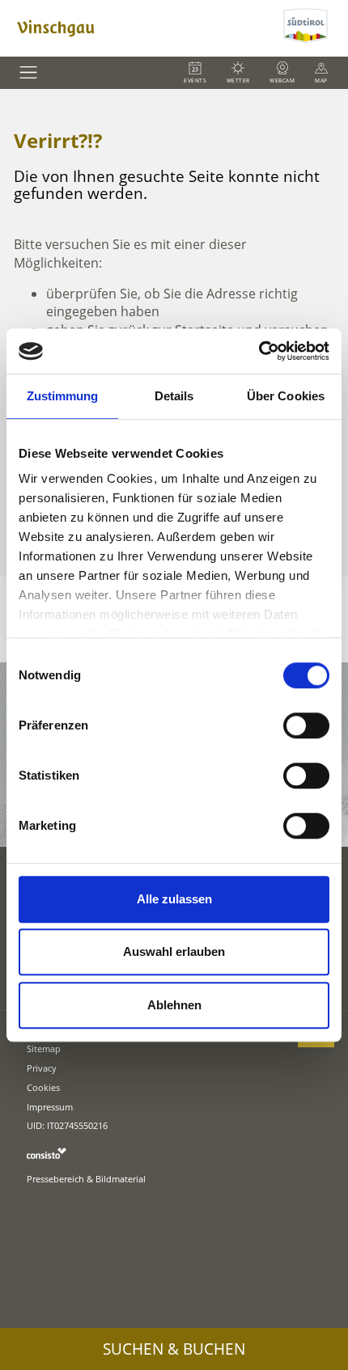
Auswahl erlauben (174, 951)
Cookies (43, 1087)
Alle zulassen (174, 899)
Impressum (50, 1107)
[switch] (306, 725)
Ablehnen (174, 1005)
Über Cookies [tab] (286, 396)
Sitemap (44, 1048)
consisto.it (46, 1153)
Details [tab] (174, 396)
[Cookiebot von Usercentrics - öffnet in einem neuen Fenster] (258, 351)
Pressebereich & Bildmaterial (86, 1179)
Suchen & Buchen (174, 1348)
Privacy (42, 1068)
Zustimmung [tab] (63, 396)
